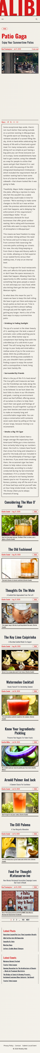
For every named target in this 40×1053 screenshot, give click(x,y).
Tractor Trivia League (10, 965)
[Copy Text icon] (14, 122)
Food (4, 29)
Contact (18, 1046)
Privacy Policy (8, 1046)
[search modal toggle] (36, 19)
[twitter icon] (11, 122)
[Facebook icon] (8, 122)
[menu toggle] (3, 19)
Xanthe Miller (6, 742)
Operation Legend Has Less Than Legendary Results (20, 934)
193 (23, 920)
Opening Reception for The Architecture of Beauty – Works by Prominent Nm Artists (19, 969)
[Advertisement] (20, 97)
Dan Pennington (7, 49)
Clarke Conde (6, 511)
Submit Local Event (29, 1046)
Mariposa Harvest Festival (11, 961)
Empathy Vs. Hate (8, 941)
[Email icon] (17, 122)
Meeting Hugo (7, 945)
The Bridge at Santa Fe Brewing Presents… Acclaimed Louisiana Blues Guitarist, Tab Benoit (18, 975)
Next (27, 920)
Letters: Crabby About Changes (13, 948)
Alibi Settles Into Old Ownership (13, 938)
